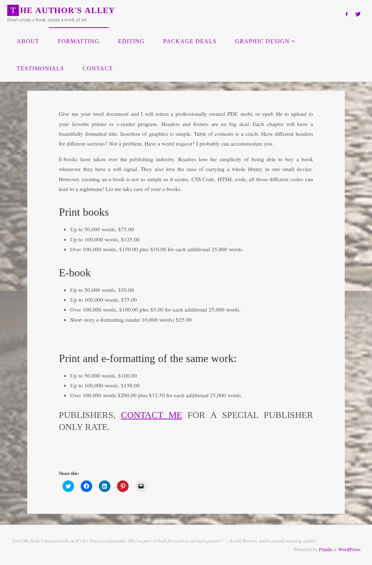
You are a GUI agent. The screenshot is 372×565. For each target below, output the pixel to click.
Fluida (325, 549)
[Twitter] (357, 14)
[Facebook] (346, 14)
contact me (151, 415)
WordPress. (349, 549)
